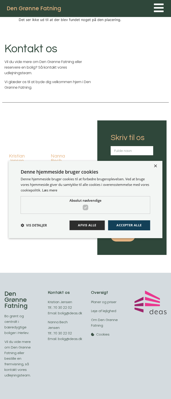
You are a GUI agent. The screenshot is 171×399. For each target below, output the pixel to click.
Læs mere (49, 190)
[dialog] (85, 199)
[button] (34, 225)
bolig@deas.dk (70, 313)
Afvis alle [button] (87, 225)
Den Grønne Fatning (34, 8)
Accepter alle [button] (129, 225)
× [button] (155, 166)
